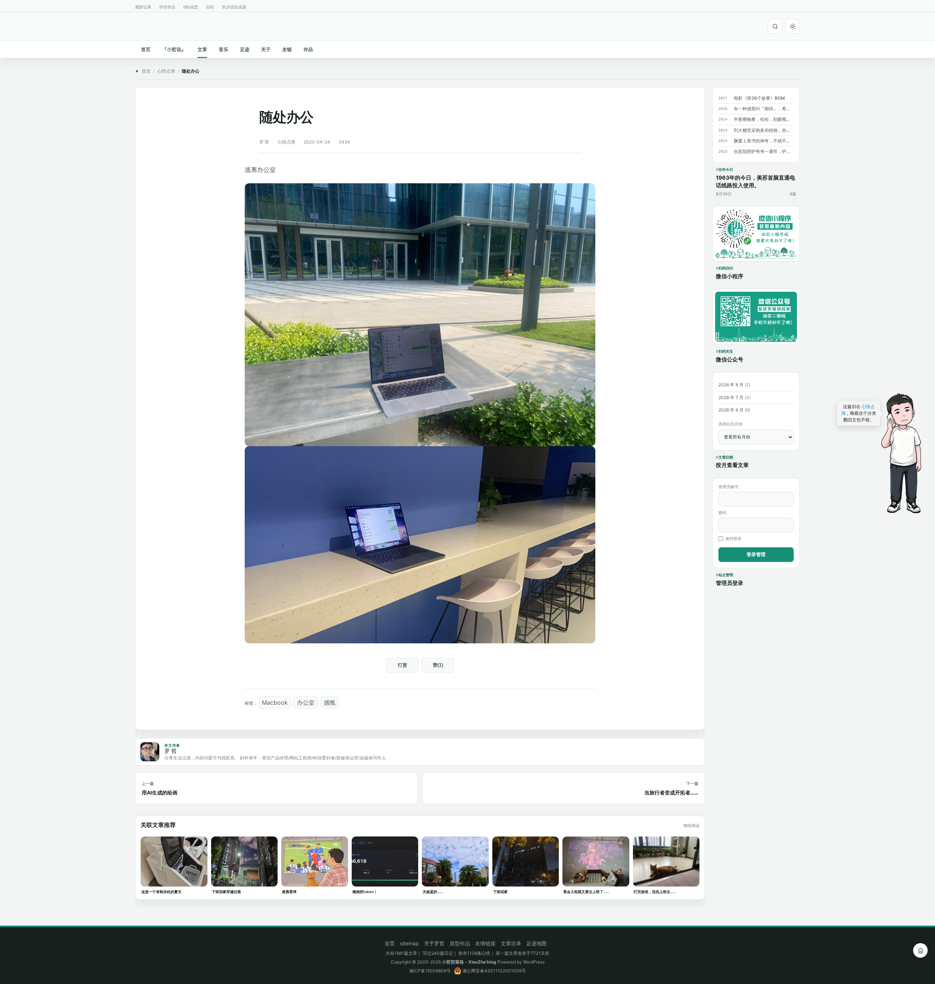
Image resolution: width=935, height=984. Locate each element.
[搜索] (775, 26)
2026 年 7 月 (731, 397)
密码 (722, 512)
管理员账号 (728, 486)
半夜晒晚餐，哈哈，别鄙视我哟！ (764, 119)
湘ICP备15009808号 (430, 970)
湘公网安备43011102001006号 (493, 970)
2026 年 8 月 (731, 384)
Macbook (275, 702)
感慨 (329, 702)
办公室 (305, 702)
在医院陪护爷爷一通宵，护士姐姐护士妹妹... (764, 151)
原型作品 (460, 943)
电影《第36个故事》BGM (759, 98)
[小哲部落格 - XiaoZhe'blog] (138, 25)
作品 (308, 49)
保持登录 (733, 538)
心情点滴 (166, 71)
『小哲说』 (174, 49)
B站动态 (190, 6)
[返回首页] (920, 950)
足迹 (244, 49)
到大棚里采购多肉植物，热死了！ (764, 130)
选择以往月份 (730, 423)
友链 (287, 49)
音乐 (223, 49)
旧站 (210, 6)
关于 (266, 49)
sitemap (409, 943)
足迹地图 (536, 943)
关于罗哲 (434, 943)
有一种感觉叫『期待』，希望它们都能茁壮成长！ (764, 108)
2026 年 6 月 (731, 410)
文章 (202, 49)
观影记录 (143, 6)
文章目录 (511, 943)
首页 (145, 49)
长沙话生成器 (234, 6)
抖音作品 (167, 6)
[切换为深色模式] (792, 26)
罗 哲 (264, 142)
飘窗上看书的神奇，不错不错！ (764, 140)
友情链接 (485, 943)
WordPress (534, 962)
